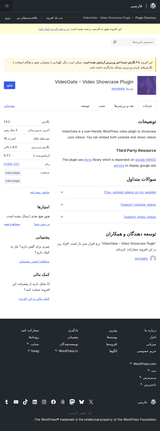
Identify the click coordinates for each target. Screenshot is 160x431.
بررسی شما (42, 224)
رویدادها (34, 337)
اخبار (153, 337)
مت (151, 371)
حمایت (33, 344)
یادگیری (73, 330)
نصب (102, 106)
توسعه (85, 106)
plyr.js (88, 160)
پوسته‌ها (112, 337)
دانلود (9, 85)
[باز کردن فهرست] (6, 6)
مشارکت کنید (30, 330)
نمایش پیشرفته (40, 192)
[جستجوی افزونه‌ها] (115, 42)
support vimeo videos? (140, 217)
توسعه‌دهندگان (69, 344)
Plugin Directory (145, 17)
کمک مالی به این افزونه (34, 298)
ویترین (113, 330)
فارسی (142, 402)
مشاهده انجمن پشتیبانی (34, 261)
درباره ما (150, 330)
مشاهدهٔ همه (12, 224)
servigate (118, 88)
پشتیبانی (9, 106)
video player (12, 172)
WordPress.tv (66, 351)
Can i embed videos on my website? (130, 192)
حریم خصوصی (146, 351)
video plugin (12, 180)
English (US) (12, 163)
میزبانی (151, 344)
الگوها (113, 351)
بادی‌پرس (148, 384)
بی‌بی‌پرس (147, 377)
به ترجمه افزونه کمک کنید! (53, 28)
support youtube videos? (138, 205)
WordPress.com (143, 364)
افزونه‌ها (111, 344)
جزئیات (147, 106)
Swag (33, 351)
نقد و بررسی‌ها (123, 106)
